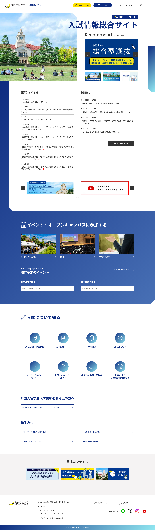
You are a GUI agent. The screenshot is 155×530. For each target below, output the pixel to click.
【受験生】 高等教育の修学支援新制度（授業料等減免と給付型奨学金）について (107, 122)
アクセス (119, 5)
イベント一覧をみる (121, 269)
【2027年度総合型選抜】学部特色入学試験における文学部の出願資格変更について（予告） (47, 158)
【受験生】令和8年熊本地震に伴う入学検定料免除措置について (105, 112)
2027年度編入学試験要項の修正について (36, 119)
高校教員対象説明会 (90, 441)
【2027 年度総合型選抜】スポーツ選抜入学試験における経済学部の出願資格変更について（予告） (47, 148)
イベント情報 (84, 5)
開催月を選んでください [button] (91, 288)
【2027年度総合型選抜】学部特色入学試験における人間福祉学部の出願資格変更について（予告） (47, 167)
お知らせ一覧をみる (121, 143)
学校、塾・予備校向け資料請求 (34, 432)
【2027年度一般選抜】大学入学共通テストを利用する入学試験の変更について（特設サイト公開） (47, 128)
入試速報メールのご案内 (91, 432)
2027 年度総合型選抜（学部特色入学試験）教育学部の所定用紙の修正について (47, 110)
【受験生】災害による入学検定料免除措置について (100, 103)
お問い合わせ (131, 5)
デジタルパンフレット (100, 502)
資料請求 (104, 5)
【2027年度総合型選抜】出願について (35, 102)
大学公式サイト (127, 502)
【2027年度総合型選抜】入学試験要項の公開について (101, 132)
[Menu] (148, 5)
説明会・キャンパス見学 (31, 441)
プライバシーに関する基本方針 (51, 518)
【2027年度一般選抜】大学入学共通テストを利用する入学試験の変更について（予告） (47, 138)
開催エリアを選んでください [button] (33, 288)
